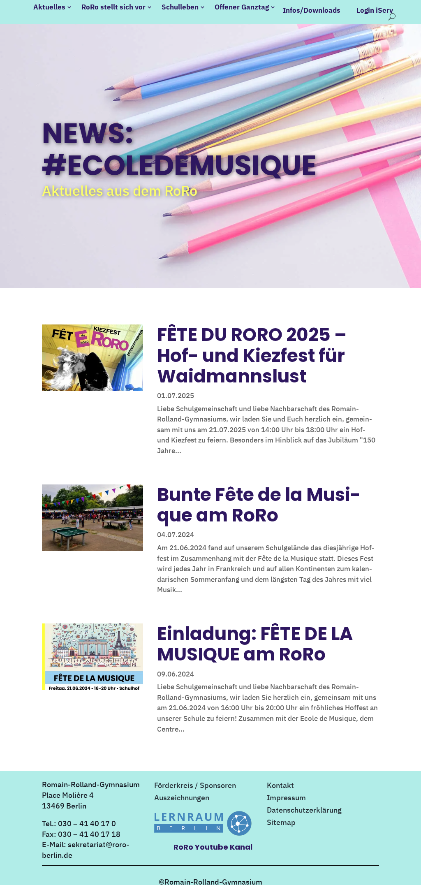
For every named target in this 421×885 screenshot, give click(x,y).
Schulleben (180, 7)
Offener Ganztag (242, 7)
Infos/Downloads (311, 10)
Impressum (286, 798)
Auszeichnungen (181, 798)
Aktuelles (49, 7)
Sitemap (281, 823)
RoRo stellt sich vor (113, 7)
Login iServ (374, 10)
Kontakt (280, 786)
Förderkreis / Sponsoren (195, 786)
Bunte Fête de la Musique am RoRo (259, 505)
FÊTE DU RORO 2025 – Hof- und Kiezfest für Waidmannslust (252, 355)
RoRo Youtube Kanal (212, 847)
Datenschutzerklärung (304, 811)
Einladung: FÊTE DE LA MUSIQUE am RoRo (255, 644)
